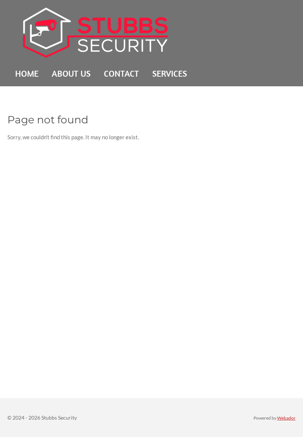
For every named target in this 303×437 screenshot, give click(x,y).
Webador (286, 417)
